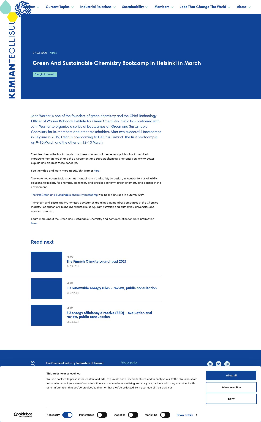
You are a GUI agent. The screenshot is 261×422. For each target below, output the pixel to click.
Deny (231, 398)
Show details (185, 415)
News (53, 53)
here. (97, 171)
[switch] (102, 415)
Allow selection (231, 387)
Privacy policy (129, 362)
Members (161, 7)
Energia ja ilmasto (44, 74)
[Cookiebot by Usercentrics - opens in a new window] (23, 415)
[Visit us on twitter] (218, 364)
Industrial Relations (96, 7)
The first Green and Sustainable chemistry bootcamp (65, 195)
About (241, 7)
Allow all (231, 375)
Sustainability (133, 7)
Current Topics (58, 7)
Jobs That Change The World (203, 7)
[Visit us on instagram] (227, 364)
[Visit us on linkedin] (210, 364)
